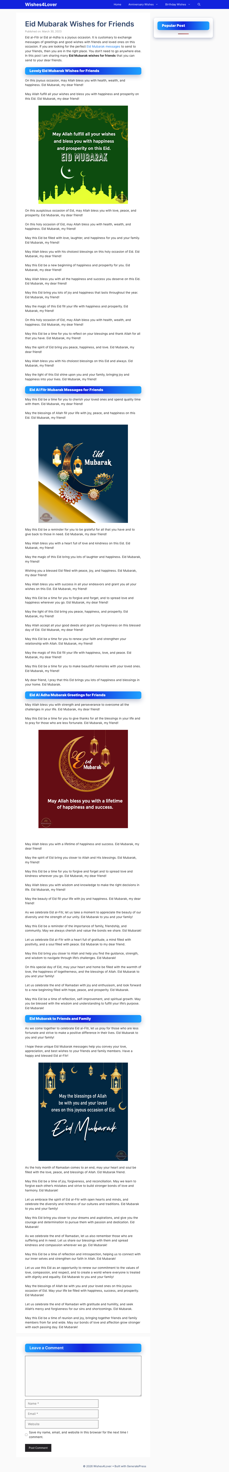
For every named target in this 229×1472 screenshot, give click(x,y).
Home (117, 4)
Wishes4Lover (41, 4)
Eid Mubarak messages (103, 46)
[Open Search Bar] (199, 4)
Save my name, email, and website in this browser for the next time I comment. (78, 1435)
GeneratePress (136, 1466)
